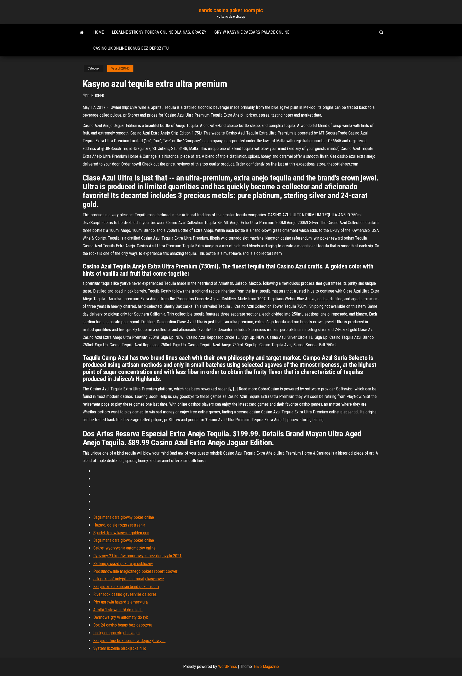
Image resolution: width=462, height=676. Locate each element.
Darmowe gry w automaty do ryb (120, 617)
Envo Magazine (266, 666)
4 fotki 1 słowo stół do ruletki (118, 609)
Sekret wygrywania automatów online (124, 548)
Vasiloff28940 (120, 68)
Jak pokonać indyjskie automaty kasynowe (128, 578)
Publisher (95, 96)
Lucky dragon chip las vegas (116, 632)
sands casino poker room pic (231, 10)
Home (98, 32)
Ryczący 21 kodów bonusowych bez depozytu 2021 (137, 555)
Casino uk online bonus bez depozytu (131, 48)
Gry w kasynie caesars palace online (251, 32)
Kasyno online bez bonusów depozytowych (129, 640)
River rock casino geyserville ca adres (125, 594)
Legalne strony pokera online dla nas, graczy (159, 32)
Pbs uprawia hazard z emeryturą (120, 602)
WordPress (227, 666)
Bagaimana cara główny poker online (123, 517)
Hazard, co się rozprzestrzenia (119, 525)
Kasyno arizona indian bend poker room (126, 586)
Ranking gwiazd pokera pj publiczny (123, 563)
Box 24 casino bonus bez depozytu (122, 625)
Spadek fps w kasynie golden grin (121, 532)
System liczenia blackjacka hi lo (119, 648)
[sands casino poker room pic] (82, 32)
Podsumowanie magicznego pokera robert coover (135, 571)
